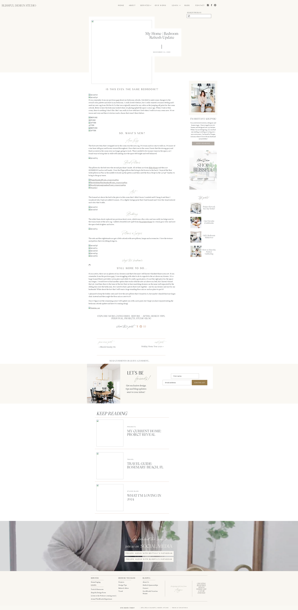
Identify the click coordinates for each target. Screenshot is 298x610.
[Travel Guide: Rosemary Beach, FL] (110, 465)
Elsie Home (153, 168)
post (117, 100)
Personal (117, 318)
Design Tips (158, 316)
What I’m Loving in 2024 (144, 497)
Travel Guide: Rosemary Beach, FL (145, 465)
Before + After (140, 316)
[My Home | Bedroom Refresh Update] (121, 52)
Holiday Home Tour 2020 (151, 346)
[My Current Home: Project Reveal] (110, 433)
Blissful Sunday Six (108, 347)
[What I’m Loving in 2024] (110, 497)
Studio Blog (143, 318)
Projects (129, 318)
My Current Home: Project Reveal (144, 433)
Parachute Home (145, 222)
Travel (130, 459)
